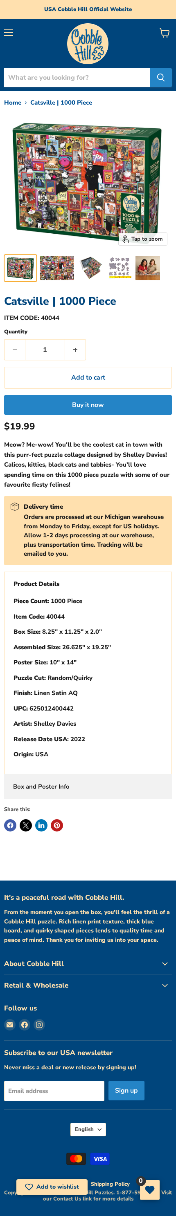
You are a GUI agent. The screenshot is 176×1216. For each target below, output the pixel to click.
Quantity (15, 332)
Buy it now (88, 404)
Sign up (126, 1090)
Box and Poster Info (41, 786)
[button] (52, 1187)
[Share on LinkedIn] (41, 825)
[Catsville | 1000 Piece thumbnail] (20, 268)
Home (12, 102)
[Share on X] (26, 825)
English (84, 1129)
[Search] (161, 77)
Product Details (36, 584)
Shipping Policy (110, 1184)
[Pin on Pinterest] (57, 825)
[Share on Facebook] (10, 825)
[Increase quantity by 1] (75, 349)
